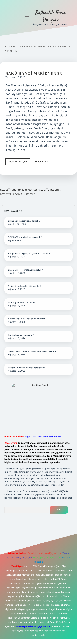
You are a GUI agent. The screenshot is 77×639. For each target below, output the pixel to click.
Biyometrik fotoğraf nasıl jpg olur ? (25, 269)
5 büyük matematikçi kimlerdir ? (24, 286)
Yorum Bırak (44, 161)
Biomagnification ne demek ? (22, 302)
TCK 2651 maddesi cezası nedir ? (25, 237)
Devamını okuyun (19, 162)
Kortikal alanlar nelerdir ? (21, 335)
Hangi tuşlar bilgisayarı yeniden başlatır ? (29, 253)
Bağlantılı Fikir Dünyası (50, 16)
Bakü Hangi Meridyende (33, 73)
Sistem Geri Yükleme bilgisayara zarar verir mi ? (32, 351)
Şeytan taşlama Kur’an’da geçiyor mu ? (27, 318)
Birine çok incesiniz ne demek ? (24, 221)
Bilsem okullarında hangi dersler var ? (27, 367)
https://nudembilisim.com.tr (18, 189)
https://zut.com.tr (50, 189)
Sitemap (29, 194)
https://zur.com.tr (11, 194)
